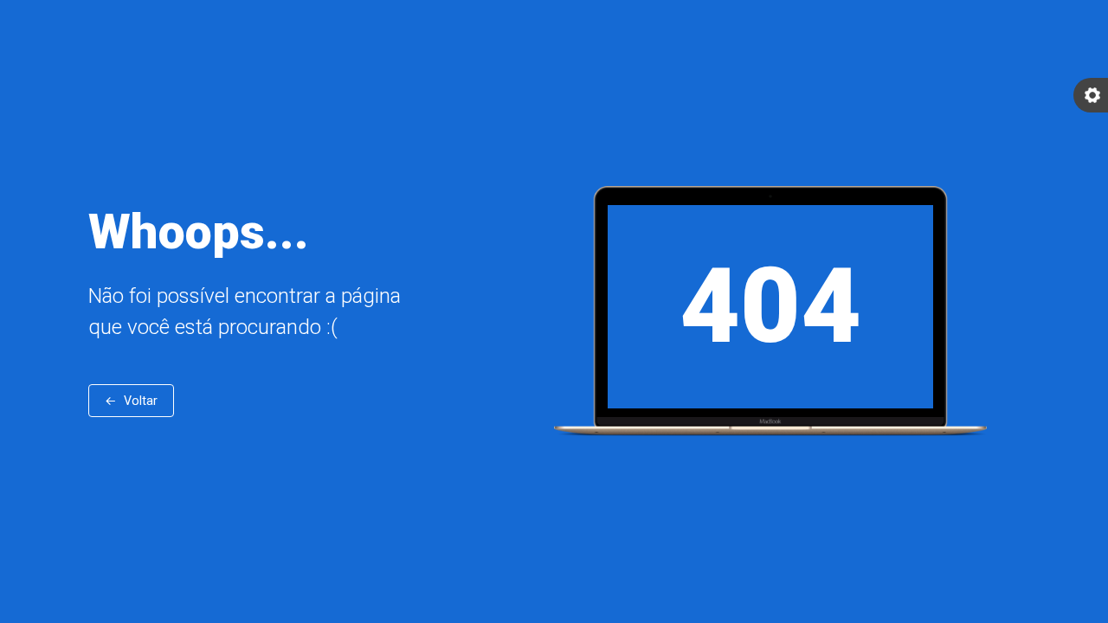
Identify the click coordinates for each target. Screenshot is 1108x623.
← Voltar (131, 401)
